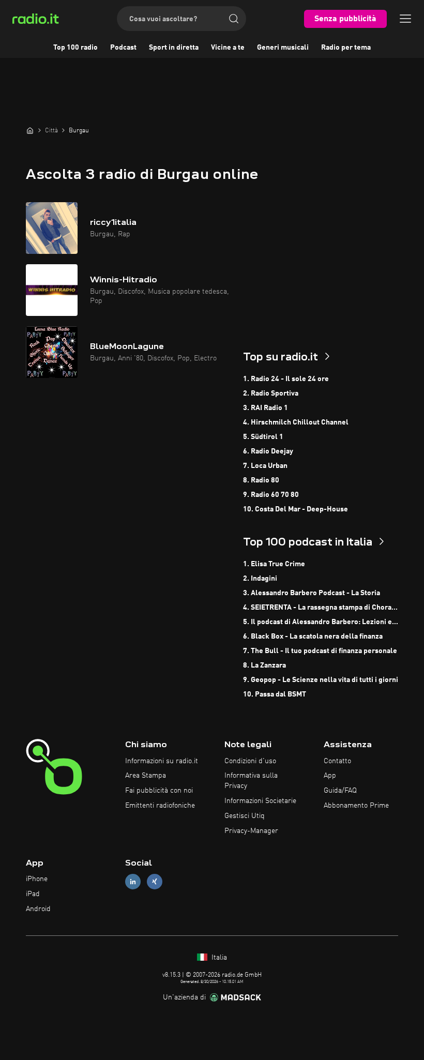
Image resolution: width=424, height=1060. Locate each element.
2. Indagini (260, 578)
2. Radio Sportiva (270, 393)
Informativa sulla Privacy (251, 781)
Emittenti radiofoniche (160, 805)
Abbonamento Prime (356, 805)
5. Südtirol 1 (263, 437)
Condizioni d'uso (250, 761)
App (330, 775)
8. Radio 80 (261, 480)
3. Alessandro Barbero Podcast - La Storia (311, 593)
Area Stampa (145, 775)
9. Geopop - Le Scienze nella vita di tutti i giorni (320, 680)
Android (38, 909)
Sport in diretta (174, 47)
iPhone (37, 879)
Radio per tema (346, 47)
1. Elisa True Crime (274, 564)
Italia (218, 957)
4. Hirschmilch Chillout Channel (296, 422)
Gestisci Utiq (244, 816)
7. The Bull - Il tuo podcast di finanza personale (320, 651)
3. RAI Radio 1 (265, 408)
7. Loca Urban (265, 466)
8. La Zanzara (264, 665)
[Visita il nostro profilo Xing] (154, 881)
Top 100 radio (75, 47)
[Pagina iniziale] (30, 130)
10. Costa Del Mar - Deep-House (295, 509)
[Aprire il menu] (405, 18)
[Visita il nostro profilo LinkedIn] (133, 881)
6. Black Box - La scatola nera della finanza (313, 636)
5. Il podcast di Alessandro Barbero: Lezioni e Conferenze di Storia (320, 622)
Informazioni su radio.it (161, 761)
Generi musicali (283, 47)
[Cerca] (234, 18)
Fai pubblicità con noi (159, 790)
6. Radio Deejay (268, 451)
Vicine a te (228, 47)
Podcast (123, 47)
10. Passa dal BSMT (274, 694)
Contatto (337, 761)
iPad (33, 894)
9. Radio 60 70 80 (271, 494)
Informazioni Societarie (260, 801)
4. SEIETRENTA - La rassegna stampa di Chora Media (320, 607)
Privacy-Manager (251, 831)
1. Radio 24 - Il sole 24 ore (286, 379)
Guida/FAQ (340, 790)
